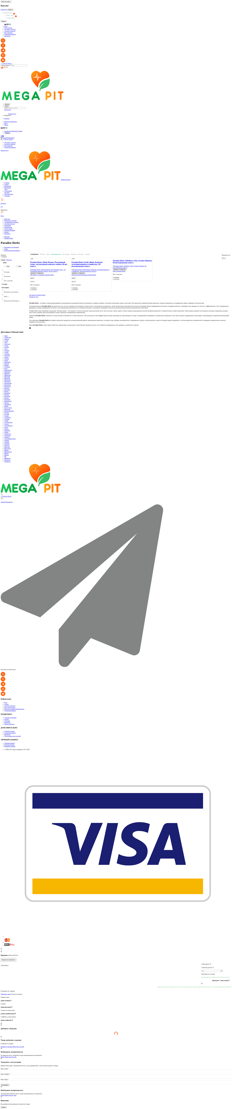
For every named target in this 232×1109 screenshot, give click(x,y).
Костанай (7, 396)
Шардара (7, 447)
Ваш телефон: (5, 1074)
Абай (6, 336)
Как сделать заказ (9, 707)
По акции (7, 272)
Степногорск (8, 422)
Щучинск (7, 460)
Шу (5, 456)
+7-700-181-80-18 (6, 63)
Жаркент (7, 373)
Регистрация (8, 28)
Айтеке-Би (7, 337)
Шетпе (6, 453)
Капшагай (7, 385)
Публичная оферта (10, 710)
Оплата (6, 719)
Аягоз (6, 360)
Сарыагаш (7, 417)
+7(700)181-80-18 (6, 496)
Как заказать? (8, 32)
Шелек (6, 450)
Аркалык (7, 355)
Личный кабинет (9, 743)
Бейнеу (6, 365)
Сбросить (9, 260)
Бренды (6, 219)
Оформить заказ (6, 994)
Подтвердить (5, 1085)
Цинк (6, 249)
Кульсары (7, 399)
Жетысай (7, 378)
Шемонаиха (8, 452)
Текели (6, 429)
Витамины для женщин (11, 247)
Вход (5, 26)
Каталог (7, 104)
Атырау (6, 358)
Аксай (6, 341)
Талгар (6, 424)
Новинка (74, 254)
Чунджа (6, 445)
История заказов (9, 745)
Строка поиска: (6, 65)
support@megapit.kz (8, 138)
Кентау (6, 391)
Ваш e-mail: (4, 1069)
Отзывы (6, 183)
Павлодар (7, 409)
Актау (6, 345)
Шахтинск (7, 448)
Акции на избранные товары (13, 131)
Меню (6, 125)
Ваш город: (4, 1079)
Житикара (7, 380)
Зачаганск (7, 381)
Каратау (6, 388)
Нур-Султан (8, 407)
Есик (5, 368)
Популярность (55, 254)
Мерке (6, 406)
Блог (5, 702)
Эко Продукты (9, 224)
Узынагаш (7, 435)
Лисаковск (7, 404)
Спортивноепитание (8, 191)
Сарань (6, 416)
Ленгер (6, 403)
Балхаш (6, 363)
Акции (6, 184)
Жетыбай (7, 376)
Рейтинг (42, 254)
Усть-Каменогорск (10, 438)
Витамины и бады (10, 220)
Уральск (6, 437)
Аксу (6, 342)
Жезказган (7, 375)
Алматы (6, 350)
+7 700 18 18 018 (7, 139)
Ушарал (6, 440)
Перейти (7, 133)
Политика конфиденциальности (14, 709)
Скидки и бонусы (9, 31)
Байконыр (7, 362)
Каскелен (7, 390)
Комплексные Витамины (12, 250)
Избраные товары (9, 746)
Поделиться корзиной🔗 (8, 959)
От (5, 266)
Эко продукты (8, 194)
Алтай (6, 352)
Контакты (7, 36)
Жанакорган (8, 370)
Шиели (6, 455)
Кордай (6, 394)
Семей (6, 421)
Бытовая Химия (9, 230)
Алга (5, 349)
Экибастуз (7, 461)
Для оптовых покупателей (12, 736)
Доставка (7, 721)
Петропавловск (9, 411)
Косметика (7, 186)
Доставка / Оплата (10, 29)
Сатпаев (6, 419)
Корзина (7, 118)
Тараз (6, 427)
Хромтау (7, 443)
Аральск (7, 354)
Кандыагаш (8, 383)
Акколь (6, 339)
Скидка (87, 254)
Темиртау (7, 430)
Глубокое (7, 367)
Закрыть (3, 1107)
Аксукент (7, 344)
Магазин (7, 237)
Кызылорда (7, 401)
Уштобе (6, 442)
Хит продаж (66, 254)
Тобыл (6, 432)
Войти (3, 1057)
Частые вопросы (9, 724)
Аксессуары (8, 229)
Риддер (6, 412)
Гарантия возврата (10, 34)
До (16, 266)
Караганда (4, 9)
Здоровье (7, 196)
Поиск (6, 106)
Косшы (6, 398)
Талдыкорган (8, 425)
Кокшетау (7, 393)
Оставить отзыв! (9, 731)
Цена (48, 254)
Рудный (6, 414)
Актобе (6, 347)
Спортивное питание (10, 222)
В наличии (7, 276)
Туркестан (7, 434)
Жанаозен (7, 372)
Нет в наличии (8, 280)
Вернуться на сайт (18, 1046)
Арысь (6, 357)
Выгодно (81, 254)
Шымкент (7, 458)
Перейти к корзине (7, 1046)
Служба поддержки (10, 717)
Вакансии (7, 734)
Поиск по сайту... (6, 1)
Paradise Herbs (8, 238)
